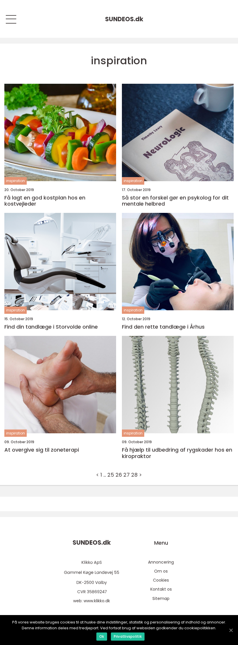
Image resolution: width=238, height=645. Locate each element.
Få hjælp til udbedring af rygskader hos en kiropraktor (177, 453)
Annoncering (161, 562)
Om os (161, 571)
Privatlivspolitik (128, 636)
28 (134, 474)
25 (110, 474)
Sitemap (161, 598)
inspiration (15, 180)
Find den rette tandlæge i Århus (163, 327)
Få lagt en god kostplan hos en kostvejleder (44, 201)
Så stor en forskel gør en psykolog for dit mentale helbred (175, 201)
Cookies (161, 580)
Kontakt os (161, 589)
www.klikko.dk (97, 601)
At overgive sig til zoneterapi (41, 450)
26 (119, 474)
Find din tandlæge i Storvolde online (51, 327)
